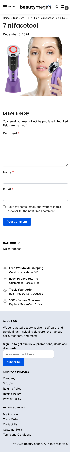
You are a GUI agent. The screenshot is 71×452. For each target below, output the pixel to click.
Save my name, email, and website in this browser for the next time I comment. (34, 209)
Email (8, 189)
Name (8, 172)
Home (6, 17)
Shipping (8, 383)
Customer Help (12, 429)
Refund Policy (12, 393)
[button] (63, 7)
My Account (11, 414)
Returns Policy (12, 388)
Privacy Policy (12, 398)
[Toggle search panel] (57, 7)
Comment (11, 133)
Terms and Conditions (17, 434)
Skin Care (18, 17)
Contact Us (10, 424)
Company (9, 378)
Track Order (11, 419)
